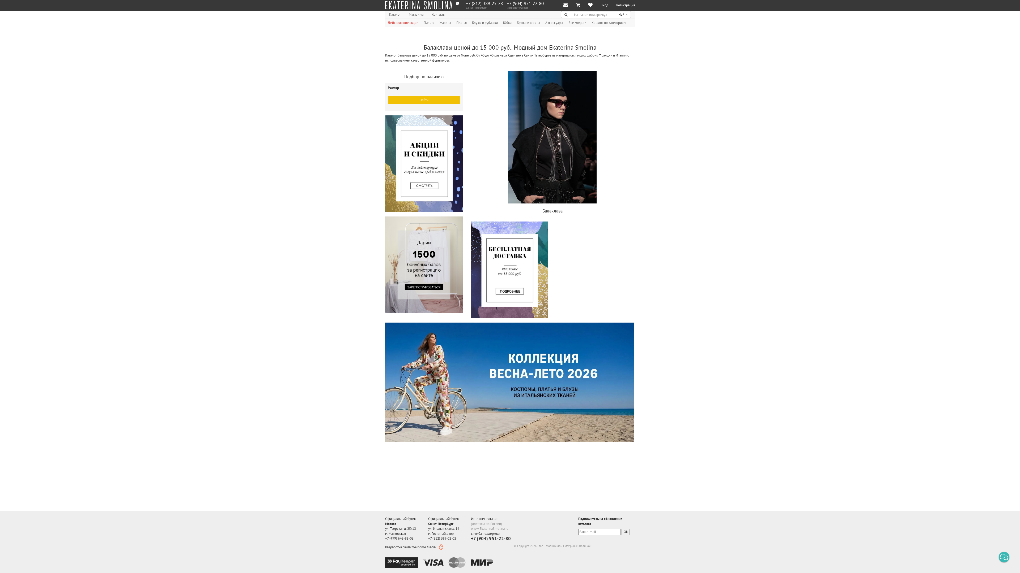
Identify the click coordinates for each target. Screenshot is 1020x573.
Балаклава (552, 211)
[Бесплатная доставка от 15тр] (509, 270)
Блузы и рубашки (485, 22)
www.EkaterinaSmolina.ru (489, 528)
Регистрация (625, 5)
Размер (394, 87)
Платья (461, 22)
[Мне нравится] (590, 5)
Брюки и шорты (528, 22)
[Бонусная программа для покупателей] (424, 264)
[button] (1004, 557)
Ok (626, 531)
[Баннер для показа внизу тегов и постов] (509, 382)
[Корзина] (578, 5)
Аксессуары (554, 22)
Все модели (577, 22)
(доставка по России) (486, 524)
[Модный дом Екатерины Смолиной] (418, 5)
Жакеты (445, 22)
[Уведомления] (565, 5)
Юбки (507, 22)
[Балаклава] (552, 138)
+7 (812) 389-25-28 (484, 3)
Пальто (429, 22)
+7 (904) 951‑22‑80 (525, 3)
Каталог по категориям (609, 22)
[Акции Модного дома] (424, 163)
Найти (622, 14)
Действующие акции (403, 22)
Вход (604, 5)
